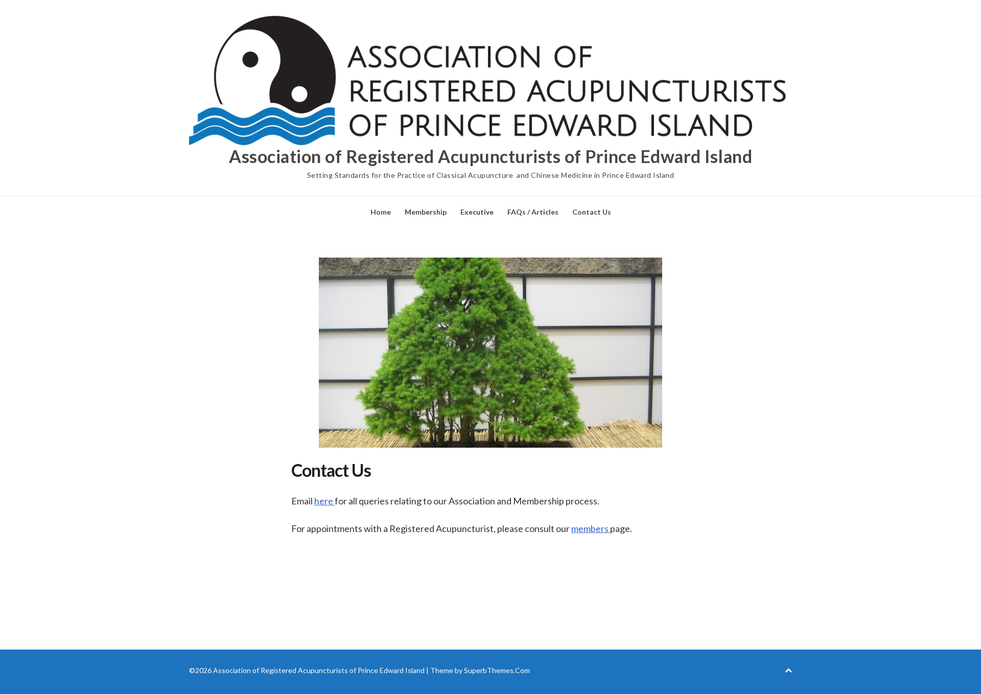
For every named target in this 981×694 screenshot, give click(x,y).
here (324, 500)
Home (380, 211)
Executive (477, 211)
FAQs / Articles (532, 211)
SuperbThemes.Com (497, 670)
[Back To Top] (788, 670)
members (590, 528)
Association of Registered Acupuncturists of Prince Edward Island (490, 156)
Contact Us (591, 211)
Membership (426, 211)
